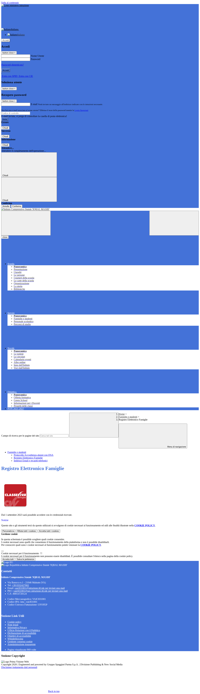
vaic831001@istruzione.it (40, 588)
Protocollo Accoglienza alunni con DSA (33, 455)
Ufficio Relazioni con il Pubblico (24, 630)
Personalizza (8, 531)
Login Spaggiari (81, 110)
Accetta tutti (49, 531)
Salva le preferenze (25, 559)
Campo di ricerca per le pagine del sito (20, 435)
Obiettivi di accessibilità (19, 636)
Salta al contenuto (10, 2)
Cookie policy (14, 622)
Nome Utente (37, 56)
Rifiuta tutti (26, 531)
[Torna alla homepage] (100, 209)
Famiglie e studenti (128, 416)
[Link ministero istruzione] (15, 5)
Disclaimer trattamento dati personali (19, 667)
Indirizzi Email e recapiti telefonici (31, 460)
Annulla (5, 206)
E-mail (34, 104)
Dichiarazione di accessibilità (22, 633)
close (4, 237)
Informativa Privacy (17, 627)
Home (122, 414)
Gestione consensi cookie (20, 641)
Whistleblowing (15, 638)
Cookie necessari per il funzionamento (20, 553)
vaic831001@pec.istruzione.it (40, 591)
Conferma (16, 206)
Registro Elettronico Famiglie (28, 457)
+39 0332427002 (20, 585)
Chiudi (5, 128)
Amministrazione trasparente (22, 644)
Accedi (5, 40)
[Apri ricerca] (174, 223)
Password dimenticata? (12, 64)
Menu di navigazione (176, 447)
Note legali (13, 624)
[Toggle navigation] (26, 223)
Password (35, 59)
